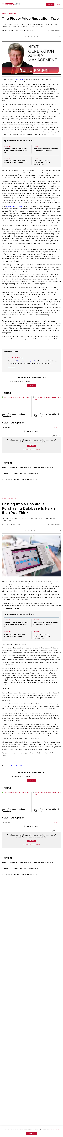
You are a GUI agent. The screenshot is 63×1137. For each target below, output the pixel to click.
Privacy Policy (55, 1129)
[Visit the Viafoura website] (56, 435)
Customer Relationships (9, 498)
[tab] (6, 427)
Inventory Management (9, 13)
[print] (60, 36)
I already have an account (31, 449)
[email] (37, 36)
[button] (3, 4)
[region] (31, 431)
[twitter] (31, 36)
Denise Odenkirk (16, 775)
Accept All (31, 1133)
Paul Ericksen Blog (8, 30)
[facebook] (25, 36)
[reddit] (34, 36)
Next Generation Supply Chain (27, 361)
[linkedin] (28, 36)
